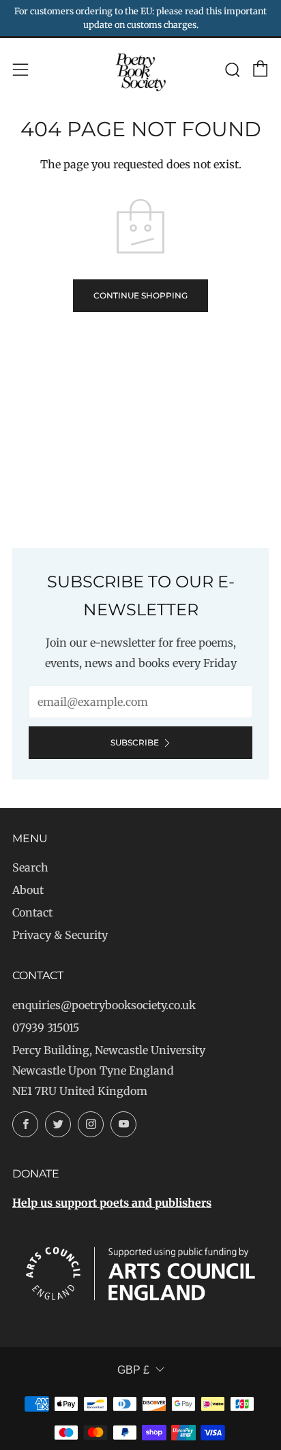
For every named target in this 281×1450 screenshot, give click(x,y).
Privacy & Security (60, 935)
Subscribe (134, 742)
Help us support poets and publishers (111, 1202)
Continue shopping (140, 295)
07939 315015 (45, 1027)
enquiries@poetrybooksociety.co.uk (104, 1005)
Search (30, 867)
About (28, 890)
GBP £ (133, 1370)
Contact (32, 912)
